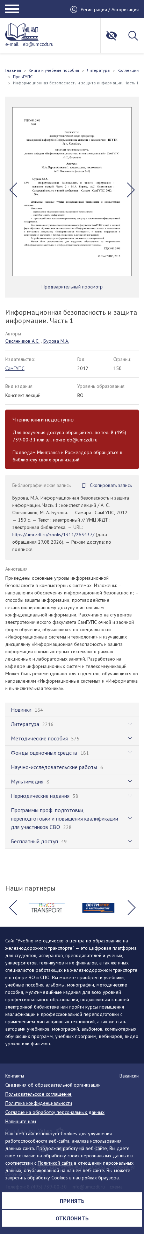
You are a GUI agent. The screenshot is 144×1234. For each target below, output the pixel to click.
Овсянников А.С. (22, 341)
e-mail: (12, 44)
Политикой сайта (55, 1163)
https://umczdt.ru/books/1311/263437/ (53, 534)
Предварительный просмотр (72, 287)
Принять (72, 1200)
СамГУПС (14, 368)
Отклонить (72, 1218)
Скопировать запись (111, 485)
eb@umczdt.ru (38, 44)
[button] (13, 189)
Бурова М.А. (56, 341)
